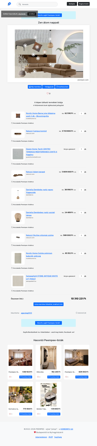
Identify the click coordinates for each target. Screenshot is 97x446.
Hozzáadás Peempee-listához (23, 123)
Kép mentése (36, 87)
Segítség (58, 437)
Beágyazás (49, 87)
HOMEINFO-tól (67, 429)
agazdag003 (26, 313)
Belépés (72, 4)
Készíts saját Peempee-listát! (48, 15)
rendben (32, 14)
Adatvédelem (41, 437)
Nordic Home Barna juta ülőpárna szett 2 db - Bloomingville (40, 114)
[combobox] (37, 4)
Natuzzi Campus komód (36, 131)
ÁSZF (50, 437)
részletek (22, 14)
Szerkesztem (63, 87)
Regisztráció (84, 4)
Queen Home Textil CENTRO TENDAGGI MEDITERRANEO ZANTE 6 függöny (41, 151)
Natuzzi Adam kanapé (35, 171)
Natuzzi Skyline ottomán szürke (40, 235)
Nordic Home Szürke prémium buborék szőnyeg (39, 254)
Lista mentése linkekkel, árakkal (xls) (48, 304)
